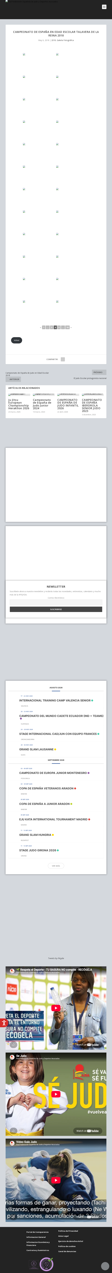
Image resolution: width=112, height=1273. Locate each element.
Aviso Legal (63, 1236)
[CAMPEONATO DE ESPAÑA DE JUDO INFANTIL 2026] (68, 395)
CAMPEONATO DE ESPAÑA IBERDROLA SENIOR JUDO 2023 (92, 405)
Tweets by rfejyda (56, 958)
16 (67, 327)
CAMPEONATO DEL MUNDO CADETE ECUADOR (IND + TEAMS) (61, 716)
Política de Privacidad (68, 1231)
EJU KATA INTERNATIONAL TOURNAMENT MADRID (53, 819)
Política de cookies (67, 1246)
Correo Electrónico (56, 597)
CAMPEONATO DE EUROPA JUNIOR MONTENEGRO (53, 773)
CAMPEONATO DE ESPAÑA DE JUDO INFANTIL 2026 (68, 404)
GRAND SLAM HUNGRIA (35, 835)
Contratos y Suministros (37, 1250)
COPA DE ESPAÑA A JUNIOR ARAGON (44, 804)
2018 (53, 40)
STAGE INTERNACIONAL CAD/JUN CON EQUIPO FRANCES (58, 734)
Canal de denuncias (67, 1251)
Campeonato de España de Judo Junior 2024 (42, 404)
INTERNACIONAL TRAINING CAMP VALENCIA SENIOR (55, 700)
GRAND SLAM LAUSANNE (36, 749)
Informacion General (36, 1237)
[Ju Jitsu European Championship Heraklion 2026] (19, 395)
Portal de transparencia (37, 1232)
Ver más (56, 866)
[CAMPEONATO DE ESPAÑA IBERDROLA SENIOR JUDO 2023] (93, 395)
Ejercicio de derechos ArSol (70, 1241)
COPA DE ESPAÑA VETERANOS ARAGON (46, 788)
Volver (16, 340)
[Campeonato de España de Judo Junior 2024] (44, 395)
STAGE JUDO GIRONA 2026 (37, 850)
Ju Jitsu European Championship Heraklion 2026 (18, 404)
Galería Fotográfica (65, 40)
